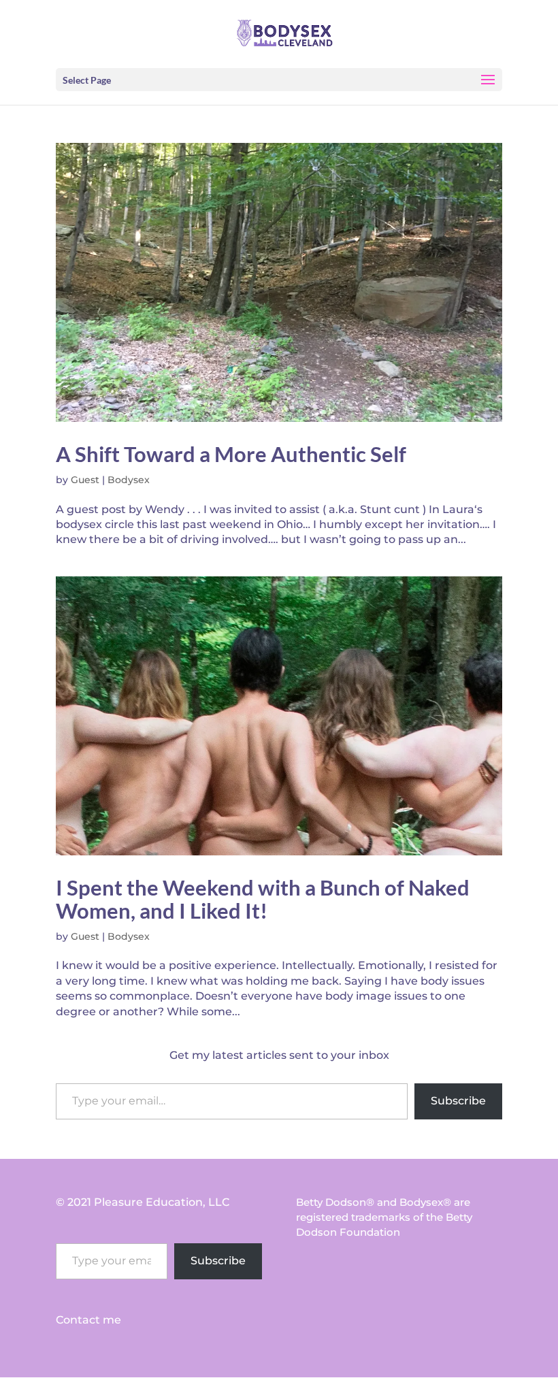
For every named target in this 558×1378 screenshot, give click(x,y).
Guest (85, 480)
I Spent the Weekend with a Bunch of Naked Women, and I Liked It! (263, 898)
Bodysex (129, 480)
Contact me (88, 1319)
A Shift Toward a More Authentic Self (231, 454)
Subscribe (458, 1100)
